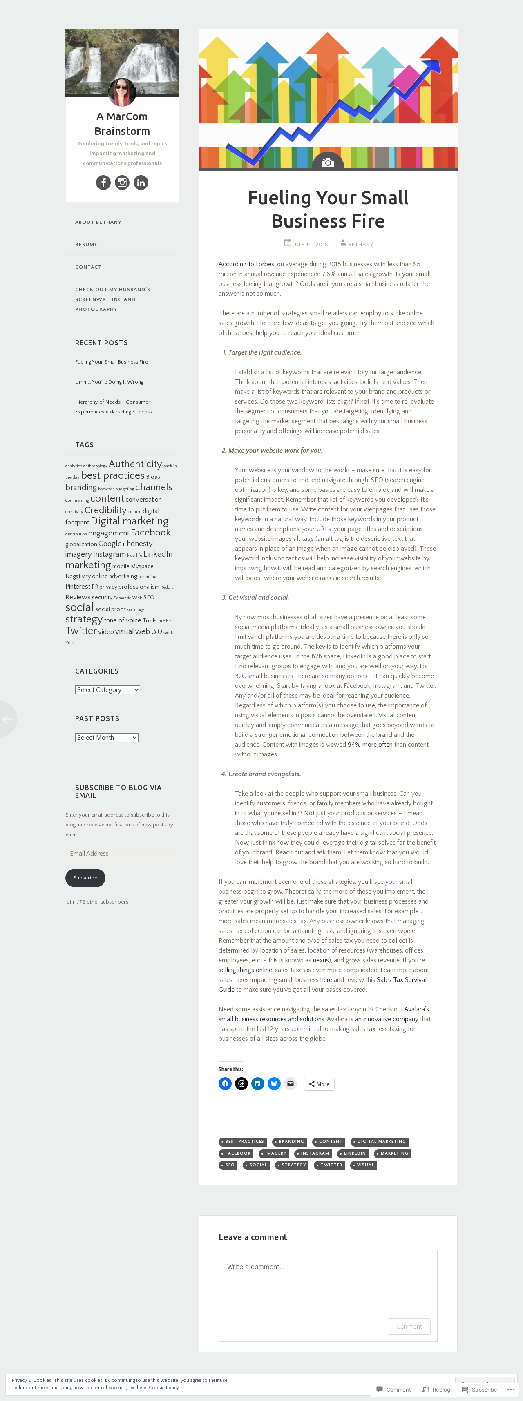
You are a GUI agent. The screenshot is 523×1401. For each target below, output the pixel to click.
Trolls (150, 621)
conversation (143, 499)
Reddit (167, 587)
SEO (148, 597)
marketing (88, 565)
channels (153, 487)
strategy (84, 619)
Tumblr (164, 621)
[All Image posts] (328, 160)
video (106, 632)
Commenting (77, 500)
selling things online (245, 970)
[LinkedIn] (141, 182)
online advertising (114, 576)
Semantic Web (128, 598)
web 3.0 (148, 631)
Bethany (361, 245)
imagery (78, 554)
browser (106, 488)
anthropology (95, 466)
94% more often (370, 744)
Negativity (78, 576)
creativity (74, 511)
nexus (321, 960)
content (107, 498)
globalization (81, 544)
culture (134, 511)
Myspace (142, 566)
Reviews (78, 597)
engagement (109, 533)
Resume (86, 245)
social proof (110, 609)
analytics (73, 466)
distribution (76, 534)
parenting (147, 576)
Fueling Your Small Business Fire (111, 362)
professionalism (138, 587)
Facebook (150, 532)
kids (131, 555)
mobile (121, 566)
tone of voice (122, 620)
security (102, 597)
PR (95, 587)
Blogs (153, 477)
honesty (140, 544)
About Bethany (98, 222)
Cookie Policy (164, 1387)
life (139, 555)
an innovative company (386, 1019)
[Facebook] (103, 182)
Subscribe (85, 878)
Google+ (111, 544)
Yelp (69, 642)
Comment (409, 1326)
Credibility (106, 510)
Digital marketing (129, 521)
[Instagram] (122, 182)
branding (81, 487)
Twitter (81, 631)
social (79, 607)
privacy (108, 587)
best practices (113, 476)
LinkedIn (158, 554)
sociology (135, 609)
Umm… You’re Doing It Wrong (109, 382)
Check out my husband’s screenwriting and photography (112, 299)
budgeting (124, 488)
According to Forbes (246, 264)
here (326, 980)
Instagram (109, 554)
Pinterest (77, 586)
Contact (88, 267)
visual (124, 631)
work (168, 632)
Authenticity (135, 464)
